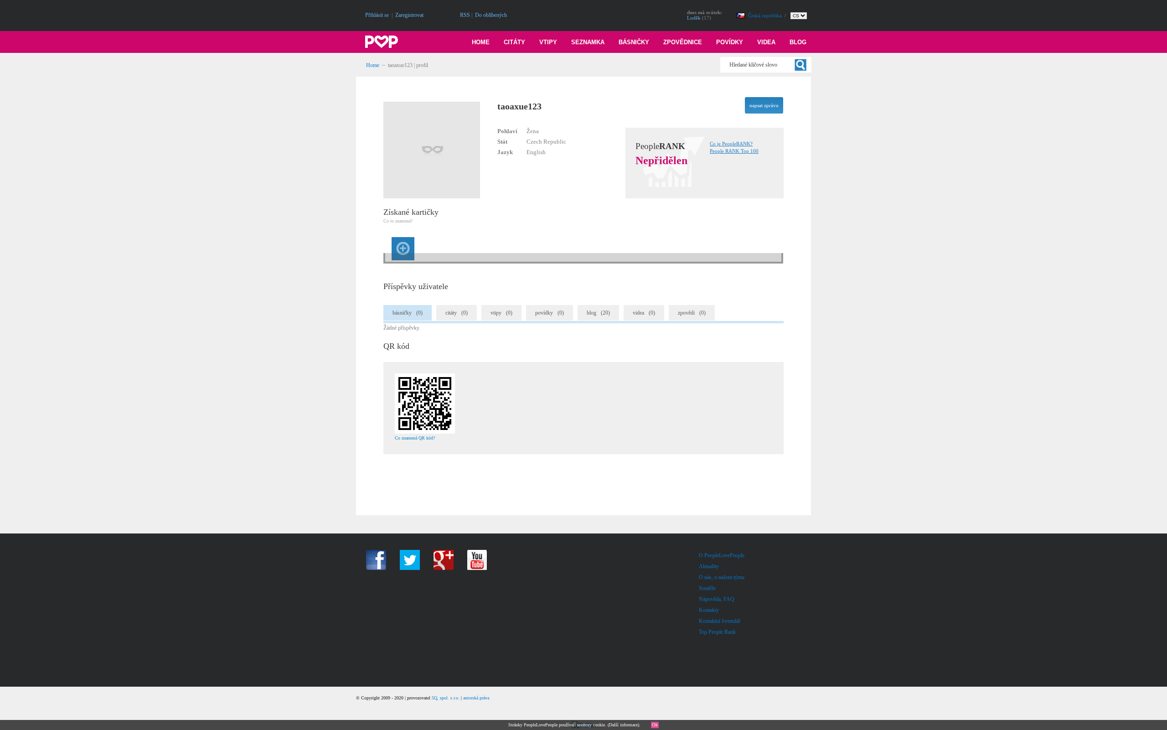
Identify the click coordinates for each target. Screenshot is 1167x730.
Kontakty (709, 610)
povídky (549, 313)
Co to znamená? (398, 220)
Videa (766, 42)
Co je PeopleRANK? (731, 143)
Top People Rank (717, 632)
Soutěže (707, 588)
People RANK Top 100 (734, 151)
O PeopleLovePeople (721, 555)
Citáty (514, 42)
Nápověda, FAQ (716, 599)
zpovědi (692, 313)
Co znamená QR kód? (415, 437)
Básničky (634, 42)
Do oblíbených (491, 15)
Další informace (623, 724)
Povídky (729, 42)
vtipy (501, 313)
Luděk (694, 18)
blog (598, 313)
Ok (655, 724)
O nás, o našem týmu (721, 577)
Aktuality (709, 566)
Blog (798, 42)
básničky (407, 313)
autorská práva (476, 697)
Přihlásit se (377, 15)
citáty (456, 313)
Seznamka (587, 42)
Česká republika (765, 15)
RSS (465, 15)
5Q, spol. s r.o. (446, 697)
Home (481, 42)
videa (644, 313)
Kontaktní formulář (719, 621)
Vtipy (548, 42)
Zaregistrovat (409, 15)
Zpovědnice (682, 42)
